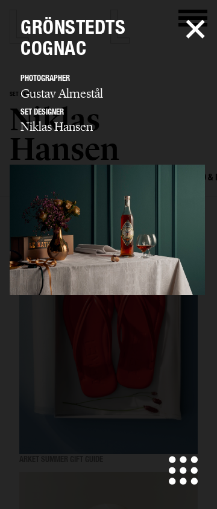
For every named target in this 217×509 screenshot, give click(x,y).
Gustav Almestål (61, 93)
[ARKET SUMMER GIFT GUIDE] (108, 335)
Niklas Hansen (56, 126)
